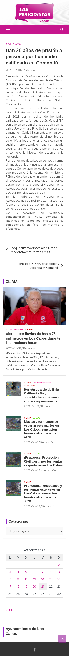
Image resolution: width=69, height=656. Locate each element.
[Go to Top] (62, 639)
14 (42, 579)
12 (26, 579)
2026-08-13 (31, 406)
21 (42, 586)
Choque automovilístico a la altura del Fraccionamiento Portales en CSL (34, 250)
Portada (29, 385)
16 (59, 579)
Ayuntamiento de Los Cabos (25, 631)
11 (18, 579)
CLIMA (12, 282)
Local (36, 417)
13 (34, 579)
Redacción (29, 70)
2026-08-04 (32, 470)
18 (18, 586)
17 (10, 586)
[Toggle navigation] (8, 29)
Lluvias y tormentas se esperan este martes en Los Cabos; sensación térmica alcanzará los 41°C (41, 429)
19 (26, 586)
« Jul (9, 610)
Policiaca (13, 44)
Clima (29, 329)
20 (34, 586)
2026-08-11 (31, 442)
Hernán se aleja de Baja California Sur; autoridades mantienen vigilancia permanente (41, 395)
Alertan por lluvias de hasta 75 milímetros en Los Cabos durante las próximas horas (33, 338)
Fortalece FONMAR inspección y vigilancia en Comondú (38, 266)
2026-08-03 (32, 506)
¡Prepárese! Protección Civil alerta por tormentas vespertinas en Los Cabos (43, 461)
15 (50, 579)
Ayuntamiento (15, 329)
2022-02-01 (13, 70)
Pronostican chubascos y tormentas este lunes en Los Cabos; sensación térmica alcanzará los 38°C (43, 493)
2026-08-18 (13, 348)
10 (10, 579)
